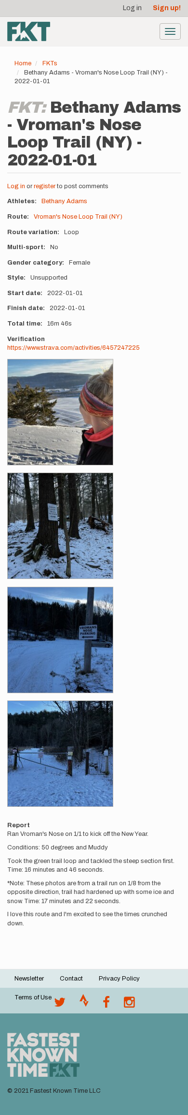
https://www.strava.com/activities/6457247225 (73, 347)
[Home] (28, 31)
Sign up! (167, 8)
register (44, 186)
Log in (132, 8)
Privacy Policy (119, 978)
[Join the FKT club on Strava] (84, 1004)
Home (22, 63)
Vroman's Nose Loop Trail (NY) (78, 216)
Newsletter (29, 978)
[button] (60, 412)
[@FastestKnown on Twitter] (60, 1004)
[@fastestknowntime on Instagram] (129, 1004)
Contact (71, 978)
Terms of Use (33, 997)
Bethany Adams (64, 201)
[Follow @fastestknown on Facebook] (106, 1004)
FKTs (49, 63)
